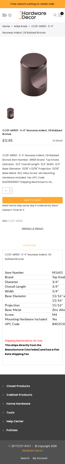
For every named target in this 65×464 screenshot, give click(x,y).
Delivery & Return (32, 228)
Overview (29, 245)
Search (25, 458)
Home (6, 26)
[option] (32, 73)
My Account (40, 458)
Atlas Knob (20, 26)
